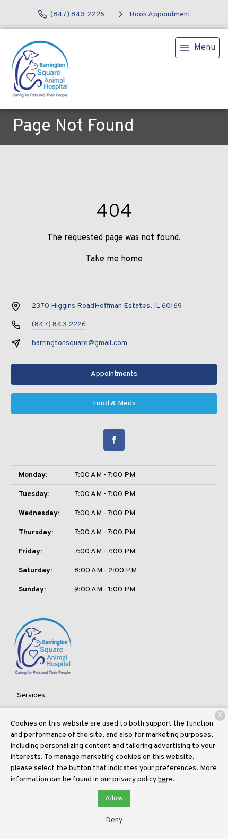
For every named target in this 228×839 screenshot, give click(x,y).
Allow (114, 798)
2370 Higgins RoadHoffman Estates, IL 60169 (107, 306)
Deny (114, 820)
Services (31, 695)
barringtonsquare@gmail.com (79, 343)
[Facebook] (114, 440)
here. (166, 779)
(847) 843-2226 (59, 324)
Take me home (114, 259)
